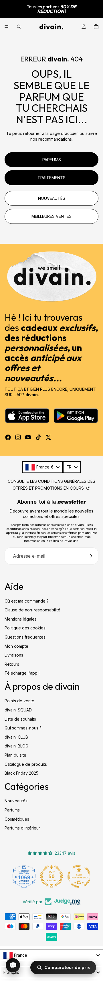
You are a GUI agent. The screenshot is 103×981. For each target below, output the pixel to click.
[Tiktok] (38, 437)
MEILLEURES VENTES (51, 216)
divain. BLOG (16, 746)
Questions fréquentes (25, 637)
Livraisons (14, 655)
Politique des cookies (25, 627)
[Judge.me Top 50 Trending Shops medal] (24, 876)
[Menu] (6, 26)
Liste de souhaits (20, 719)
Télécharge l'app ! (22, 673)
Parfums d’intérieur (22, 828)
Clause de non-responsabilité (32, 609)
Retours (12, 664)
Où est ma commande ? (27, 601)
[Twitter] (48, 437)
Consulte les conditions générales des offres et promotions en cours (51, 485)
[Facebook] (8, 437)
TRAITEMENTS (51, 177)
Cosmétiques (17, 819)
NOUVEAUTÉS (51, 198)
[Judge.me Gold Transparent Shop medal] (51, 876)
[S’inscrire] (90, 556)
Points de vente (19, 701)
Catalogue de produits (26, 764)
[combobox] (42, 467)
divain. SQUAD (18, 709)
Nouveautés (16, 800)
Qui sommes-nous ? (23, 727)
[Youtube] (28, 437)
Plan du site (15, 755)
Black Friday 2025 (21, 773)
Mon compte (16, 646)
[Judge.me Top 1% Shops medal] (79, 876)
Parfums (12, 809)
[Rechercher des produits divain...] (19, 26)
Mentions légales (21, 619)
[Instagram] (18, 437)
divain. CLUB (16, 737)
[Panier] (96, 26)
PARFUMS (51, 159)
